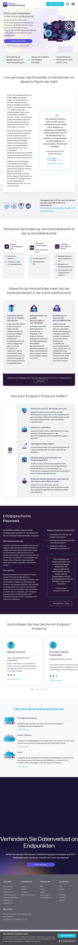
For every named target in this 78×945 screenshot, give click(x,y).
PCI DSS (24, 892)
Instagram (62, 900)
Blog (41, 886)
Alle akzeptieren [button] (67, 935)
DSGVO (24, 886)
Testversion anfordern (18, 46)
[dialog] (39, 938)
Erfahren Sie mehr (13, 679)
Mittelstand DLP (8, 903)
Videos (42, 892)
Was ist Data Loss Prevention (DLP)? (15, 919)
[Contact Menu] (67, 4)
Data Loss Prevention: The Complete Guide (17, 914)
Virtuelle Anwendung (27, 718)
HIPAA (24, 889)
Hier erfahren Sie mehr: (55, 164)
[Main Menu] (73, 4)
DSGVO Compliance (28, 895)
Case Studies (44, 895)
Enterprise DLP (8, 900)
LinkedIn (62, 889)
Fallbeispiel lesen (61, 603)
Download (40, 381)
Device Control (16, 652)
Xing (60, 886)
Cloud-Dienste (24, 735)
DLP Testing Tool (45, 898)
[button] (67, 941)
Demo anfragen (55, 4)
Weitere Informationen (32, 941)
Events (42, 889)
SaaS (19, 752)
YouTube (62, 898)
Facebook (62, 895)
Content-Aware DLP (9, 895)
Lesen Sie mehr (22, 730)
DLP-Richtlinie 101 (8, 917)
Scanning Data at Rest (10, 898)
